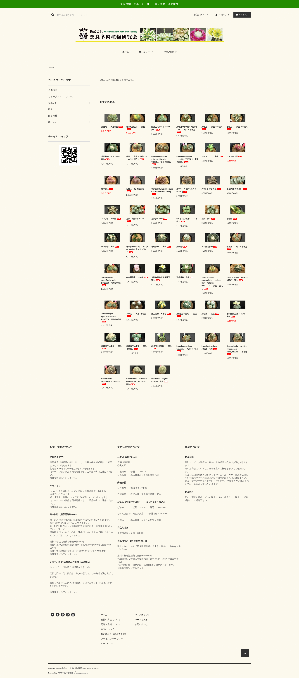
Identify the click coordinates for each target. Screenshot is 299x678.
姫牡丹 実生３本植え (237, 127)
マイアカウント (142, 615)
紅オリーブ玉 (232, 156)
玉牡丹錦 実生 (183, 277)
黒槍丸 (179, 247)
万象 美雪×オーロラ (135, 219)
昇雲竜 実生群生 (109, 127)
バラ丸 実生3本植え (136, 314)
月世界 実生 (208, 314)
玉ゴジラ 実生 (107, 247)
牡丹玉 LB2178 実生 (161, 346)
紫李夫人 (105, 189)
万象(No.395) (157, 219)
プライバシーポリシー (112, 638)
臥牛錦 (229, 219)
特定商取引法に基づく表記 (114, 634)
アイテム (243, 14)
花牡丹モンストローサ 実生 (111, 157)
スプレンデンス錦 (209, 189)
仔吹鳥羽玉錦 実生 (135, 127)
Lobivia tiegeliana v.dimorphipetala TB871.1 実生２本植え (161, 159)
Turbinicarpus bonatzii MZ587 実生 (238, 278)
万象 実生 (206, 219)
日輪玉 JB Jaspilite (135, 189)
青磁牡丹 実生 (158, 247)
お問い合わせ (170, 52)
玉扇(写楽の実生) (235, 189)
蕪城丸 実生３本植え (237, 247)
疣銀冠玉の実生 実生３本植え (136, 347)
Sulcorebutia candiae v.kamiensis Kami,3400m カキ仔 (238, 349)
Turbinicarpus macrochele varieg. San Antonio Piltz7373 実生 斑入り (212, 283)
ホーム (125, 52)
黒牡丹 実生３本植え (212, 127)
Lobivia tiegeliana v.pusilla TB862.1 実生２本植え (187, 159)
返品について (107, 629)
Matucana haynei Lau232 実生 (159, 380)
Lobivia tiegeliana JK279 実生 (210, 347)
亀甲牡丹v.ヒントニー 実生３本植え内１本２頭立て (137, 249)
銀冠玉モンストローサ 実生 (162, 128)
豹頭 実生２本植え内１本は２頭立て (136, 157)
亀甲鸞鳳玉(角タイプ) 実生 (237, 315)
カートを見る (141, 619)
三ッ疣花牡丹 (207, 247)
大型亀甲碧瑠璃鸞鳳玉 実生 (161, 278)
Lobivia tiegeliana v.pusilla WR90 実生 (187, 347)
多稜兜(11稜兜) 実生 (186, 314)
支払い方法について (111, 619)
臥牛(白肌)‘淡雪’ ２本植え (186, 220)
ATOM (110, 643)
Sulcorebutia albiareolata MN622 (110, 380)
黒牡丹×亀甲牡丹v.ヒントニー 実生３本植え (187, 128)
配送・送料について (111, 624)
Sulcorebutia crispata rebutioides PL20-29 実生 (137, 381)
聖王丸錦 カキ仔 (158, 314)
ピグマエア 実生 (210, 156)
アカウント (224, 14)
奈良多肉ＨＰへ (202, 14)
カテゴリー (144, 52)
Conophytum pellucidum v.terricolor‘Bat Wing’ (162, 190)
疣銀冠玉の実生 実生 (111, 346)
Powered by (52, 673)
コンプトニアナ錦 (108, 219)
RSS (103, 643)
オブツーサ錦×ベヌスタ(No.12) (186, 190)
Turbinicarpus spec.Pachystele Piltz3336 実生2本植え (111, 280)
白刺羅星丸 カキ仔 (134, 277)
